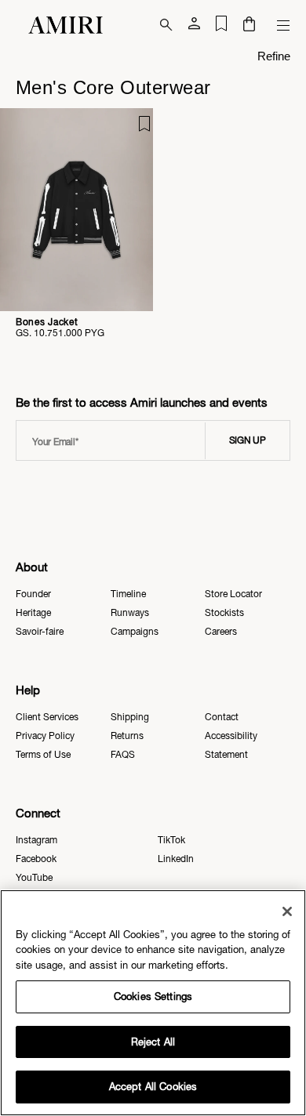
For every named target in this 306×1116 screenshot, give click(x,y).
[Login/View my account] (194, 26)
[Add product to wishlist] (130, 131)
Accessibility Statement (231, 745)
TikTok (171, 840)
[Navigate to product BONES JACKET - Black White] (76, 209)
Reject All (153, 1042)
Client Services (47, 717)
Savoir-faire (40, 631)
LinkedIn (176, 858)
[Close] (287, 911)
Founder (33, 594)
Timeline (128, 594)
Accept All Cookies (153, 1086)
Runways (130, 612)
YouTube (34, 877)
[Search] (166, 25)
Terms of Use (43, 754)
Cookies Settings (153, 996)
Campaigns (134, 631)
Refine (273, 56)
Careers (221, 631)
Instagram (36, 840)
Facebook (36, 858)
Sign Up (247, 440)
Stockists (224, 612)
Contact (222, 717)
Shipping (130, 717)
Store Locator (233, 594)
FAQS (123, 754)
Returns (127, 735)
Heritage (33, 612)
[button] (249, 25)
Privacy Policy (45, 735)
